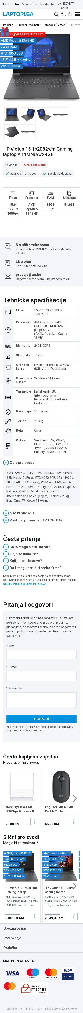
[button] (75, 798)
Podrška (10, 948)
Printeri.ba (47, 4)
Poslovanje (12, 938)
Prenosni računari (28, 24)
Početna (8, 24)
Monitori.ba (29, 4)
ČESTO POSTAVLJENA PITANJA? (24, 583)
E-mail (11, 667)
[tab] (41, 463)
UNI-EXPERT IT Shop (66, 6)
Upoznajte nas (15, 928)
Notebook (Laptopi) (55, 24)
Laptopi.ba (11, 4)
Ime (10, 646)
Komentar (14, 688)
